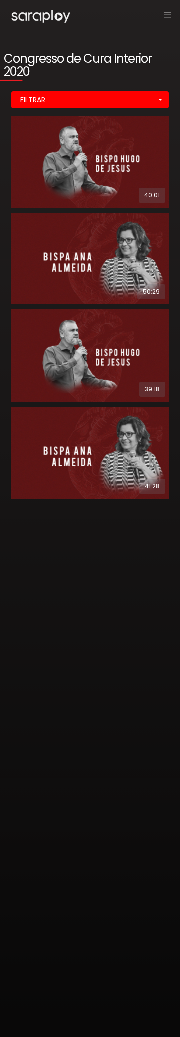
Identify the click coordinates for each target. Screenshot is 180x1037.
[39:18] (90, 355)
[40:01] (90, 161)
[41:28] (90, 452)
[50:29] (90, 258)
